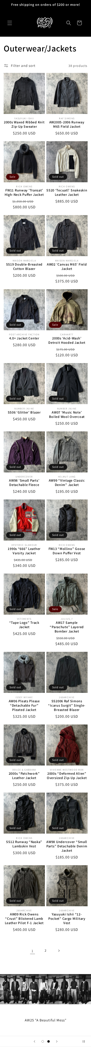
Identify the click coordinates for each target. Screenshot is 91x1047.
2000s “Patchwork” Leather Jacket (24, 775)
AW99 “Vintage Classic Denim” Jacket (67, 482)
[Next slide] (56, 1041)
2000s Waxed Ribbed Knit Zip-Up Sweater (24, 124)
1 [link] (32, 951)
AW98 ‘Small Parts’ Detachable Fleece (24, 482)
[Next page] (58, 950)
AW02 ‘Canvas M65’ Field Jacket (67, 266)
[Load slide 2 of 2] (48, 1041)
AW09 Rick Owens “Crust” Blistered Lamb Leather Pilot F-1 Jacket (24, 918)
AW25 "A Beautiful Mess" (45, 1020)
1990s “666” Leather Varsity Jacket (24, 551)
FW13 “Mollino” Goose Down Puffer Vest (67, 551)
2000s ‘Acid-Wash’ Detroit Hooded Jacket (66, 340)
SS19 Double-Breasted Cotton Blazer (24, 266)
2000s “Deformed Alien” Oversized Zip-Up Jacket (67, 775)
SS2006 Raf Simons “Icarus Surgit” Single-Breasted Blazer (66, 705)
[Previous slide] (34, 1041)
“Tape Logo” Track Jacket (24, 624)
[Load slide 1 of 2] (43, 1041)
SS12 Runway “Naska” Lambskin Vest (24, 844)
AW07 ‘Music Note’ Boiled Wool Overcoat (67, 414)
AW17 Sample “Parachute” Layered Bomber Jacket (67, 626)
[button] (9, 23)
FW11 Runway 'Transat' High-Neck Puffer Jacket (24, 192)
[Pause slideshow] (85, 1041)
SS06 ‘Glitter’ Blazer (24, 412)
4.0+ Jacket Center (24, 338)
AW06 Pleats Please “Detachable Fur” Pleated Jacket (24, 705)
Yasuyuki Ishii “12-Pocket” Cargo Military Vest (66, 918)
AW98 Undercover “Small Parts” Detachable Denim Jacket (66, 846)
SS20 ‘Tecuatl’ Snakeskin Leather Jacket (66, 192)
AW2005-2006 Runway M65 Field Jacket (66, 124)
